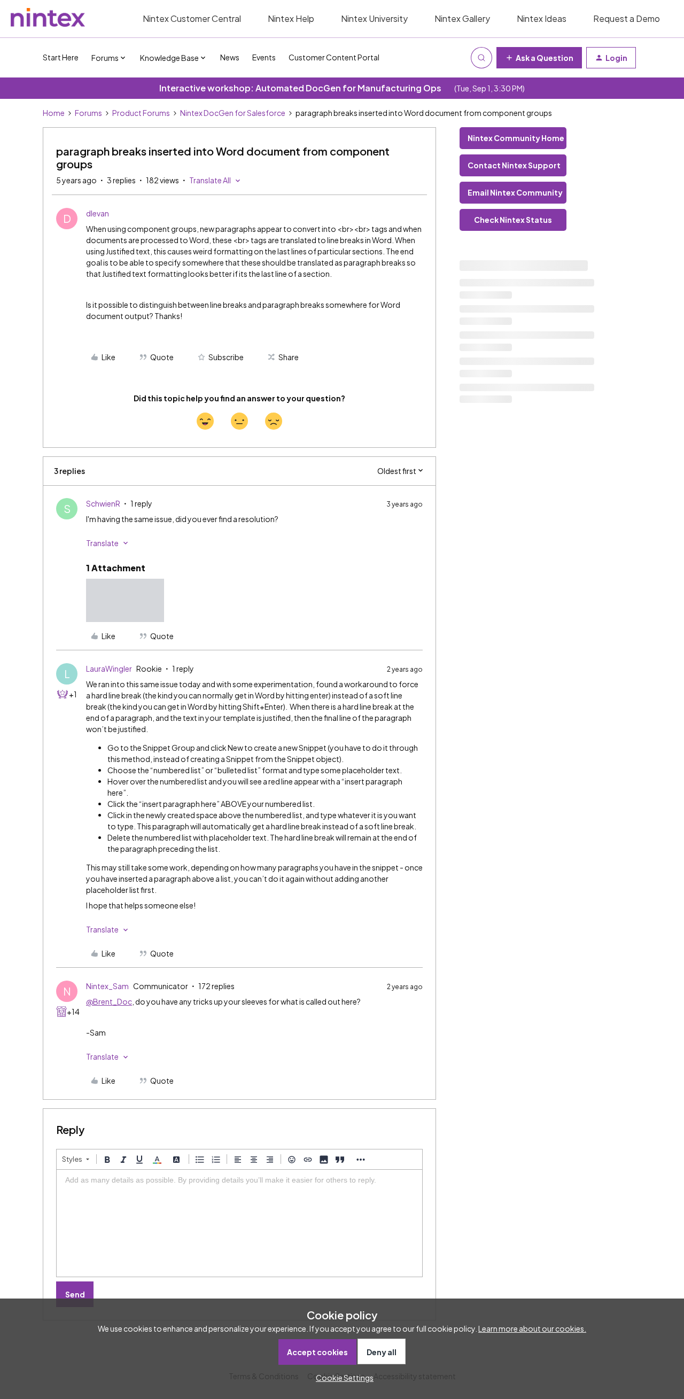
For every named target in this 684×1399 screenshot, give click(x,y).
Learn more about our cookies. (532, 1328)
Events (264, 57)
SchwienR (103, 503)
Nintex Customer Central (192, 18)
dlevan (97, 213)
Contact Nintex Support (514, 165)
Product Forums (141, 113)
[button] (539, 57)
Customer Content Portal (334, 57)
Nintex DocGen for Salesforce (232, 113)
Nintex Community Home (516, 138)
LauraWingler (109, 668)
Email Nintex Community (515, 192)
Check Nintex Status (513, 219)
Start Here (61, 57)
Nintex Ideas (541, 18)
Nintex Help (291, 18)
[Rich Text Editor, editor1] (239, 1223)
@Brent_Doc (109, 1001)
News (229, 57)
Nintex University (374, 18)
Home (54, 113)
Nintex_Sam (107, 986)
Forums (88, 113)
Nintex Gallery (462, 18)
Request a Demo (626, 18)
